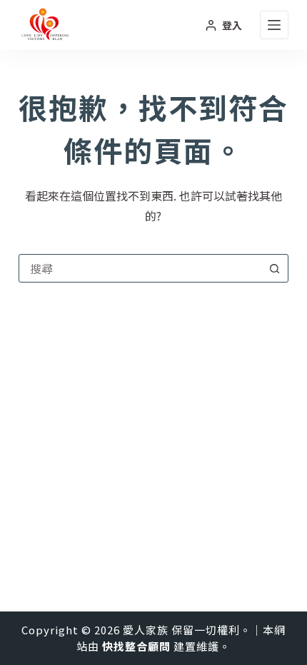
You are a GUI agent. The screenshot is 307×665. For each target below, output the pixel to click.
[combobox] (140, 268)
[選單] (274, 25)
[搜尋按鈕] (274, 268)
